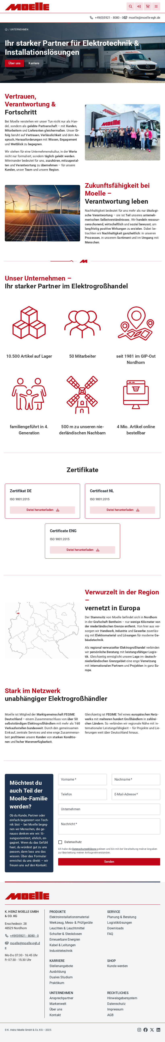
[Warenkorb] (148, 6)
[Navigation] (156, 6)
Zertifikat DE (21, 491)
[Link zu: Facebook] (145, 1030)
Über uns (14, 63)
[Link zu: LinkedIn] (158, 1030)
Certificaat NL (102, 491)
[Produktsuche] (131, 6)
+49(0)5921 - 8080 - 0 (109, 17)
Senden (109, 861)
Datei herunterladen (40, 510)
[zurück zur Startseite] (7, 29)
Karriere (34, 63)
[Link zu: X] (152, 1030)
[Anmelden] (139, 6)
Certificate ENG (63, 531)
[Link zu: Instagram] (139, 1030)
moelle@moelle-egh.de (144, 17)
